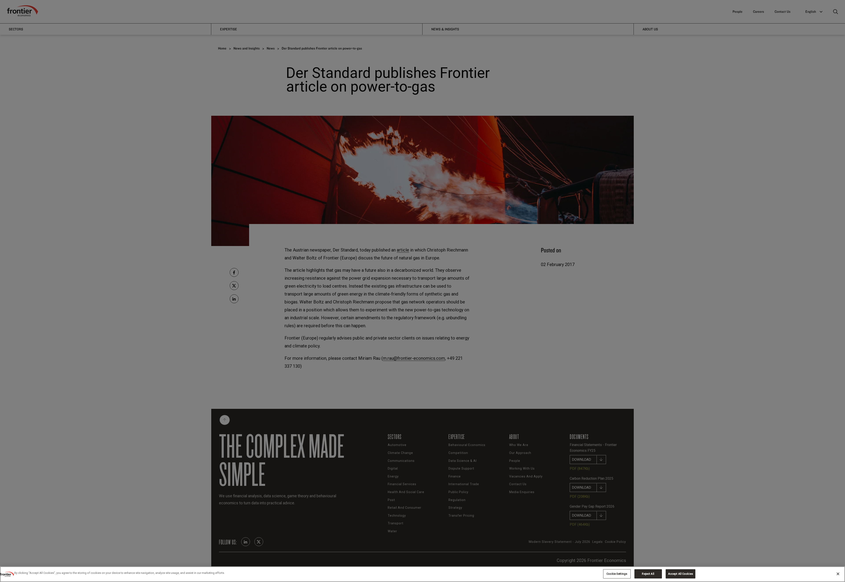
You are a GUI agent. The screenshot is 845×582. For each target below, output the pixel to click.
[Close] (838, 574)
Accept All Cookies (680, 573)
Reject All (648, 573)
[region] (422, 574)
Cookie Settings (616, 573)
